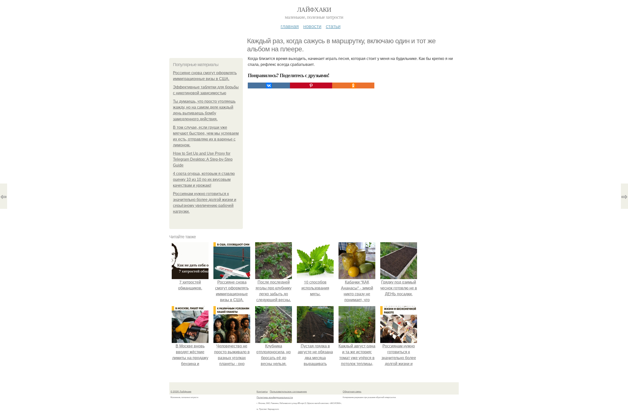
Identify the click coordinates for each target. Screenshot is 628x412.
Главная (290, 25)
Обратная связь (352, 391)
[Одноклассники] (353, 85)
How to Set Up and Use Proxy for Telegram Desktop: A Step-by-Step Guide (203, 159)
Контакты (262, 391)
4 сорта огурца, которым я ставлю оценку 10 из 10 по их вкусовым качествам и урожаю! (204, 179)
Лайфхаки (314, 9)
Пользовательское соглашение (288, 391)
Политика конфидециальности (275, 397)
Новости (312, 25)
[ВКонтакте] (269, 85)
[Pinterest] (311, 85)
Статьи (333, 25)
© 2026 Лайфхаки (180, 391)
